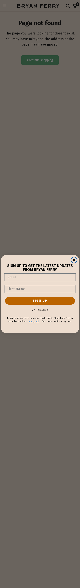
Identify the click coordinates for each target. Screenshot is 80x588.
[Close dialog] (74, 260)
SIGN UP (40, 300)
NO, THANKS (40, 310)
